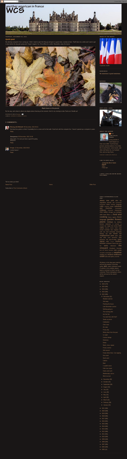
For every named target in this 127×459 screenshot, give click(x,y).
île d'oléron (118, 222)
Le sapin (105, 335)
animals (109, 202)
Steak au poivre (107, 319)
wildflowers (118, 254)
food (111, 214)
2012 (103, 431)
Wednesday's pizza (108, 373)
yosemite (116, 256)
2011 (103, 434)
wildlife (102, 256)
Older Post (93, 184)
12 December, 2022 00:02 (22, 148)
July (104, 389)
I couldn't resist (107, 366)
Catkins (105, 360)
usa (115, 250)
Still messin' (106, 350)
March (105, 400)
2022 (103, 294)
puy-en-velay (112, 239)
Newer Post (8, 184)
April (104, 397)
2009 (103, 439)
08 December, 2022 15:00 (25, 136)
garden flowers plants (19, 116)
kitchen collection (105, 224)
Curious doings (107, 337)
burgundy (119, 204)
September (106, 384)
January (105, 405)
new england (114, 230)
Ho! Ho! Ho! (106, 314)
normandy (112, 232)
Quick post (10, 39)
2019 (103, 413)
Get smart (106, 355)
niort (107, 232)
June (105, 392)
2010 (103, 436)
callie (101, 206)
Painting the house (108, 304)
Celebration (106, 322)
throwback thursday (115, 248)
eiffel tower (103, 214)
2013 (103, 429)
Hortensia (105, 340)
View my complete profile (108, 154)
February (106, 402)
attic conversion (117, 202)
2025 (103, 286)
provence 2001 (117, 237)
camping (106, 206)
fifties (108, 214)
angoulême (103, 202)
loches (116, 226)
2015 (103, 423)
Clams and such (107, 371)
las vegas (108, 226)
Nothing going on (108, 309)
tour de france (104, 250)
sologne (112, 241)
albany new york (107, 200)
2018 (103, 416)
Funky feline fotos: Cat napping (112, 353)
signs (107, 241)
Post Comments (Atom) (20, 188)
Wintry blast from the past (110, 332)
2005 (103, 449)
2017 (103, 418)
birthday (113, 204)
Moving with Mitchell (16, 127)
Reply (11, 131)
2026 (103, 284)
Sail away (105, 301)
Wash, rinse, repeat (108, 345)
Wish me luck (107, 376)
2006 (103, 447)
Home (51, 184)
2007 (103, 444)
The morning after (108, 311)
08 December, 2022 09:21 (31, 127)
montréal (106, 230)
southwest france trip (112, 243)
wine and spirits (109, 256)
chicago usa (112, 212)
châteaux (103, 210)
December (106, 296)
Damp (104, 342)
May (104, 394)
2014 (103, 426)
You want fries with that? (110, 317)
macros (107, 228)
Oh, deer (105, 327)
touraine (111, 250)
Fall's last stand (107, 368)
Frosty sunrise (107, 347)
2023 (103, 291)
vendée (119, 250)
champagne (118, 208)
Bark (104, 363)
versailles (102, 252)
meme (112, 228)
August (105, 387)
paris (112, 235)
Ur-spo (12, 148)
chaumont (110, 210)
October (105, 382)
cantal (111, 206)
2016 (103, 421)
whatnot (110, 254)
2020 (103, 411)
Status (103, 166)
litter (112, 226)
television (113, 245)
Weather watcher (108, 299)
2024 (103, 289)
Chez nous (106, 324)
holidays (110, 222)
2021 (103, 408)
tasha (106, 245)
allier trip (118, 200)
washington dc (109, 252)
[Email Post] (22, 114)
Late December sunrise (109, 306)
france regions (112, 217)
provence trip (104, 239)
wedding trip (103, 254)
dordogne (119, 212)
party (109, 237)
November (106, 379)
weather (118, 252)
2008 (103, 441)
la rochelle (115, 224)
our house (113, 233)
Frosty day (106, 329)
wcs (112, 133)
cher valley (104, 212)
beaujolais (102, 204)
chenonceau (118, 210)
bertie (108, 204)
